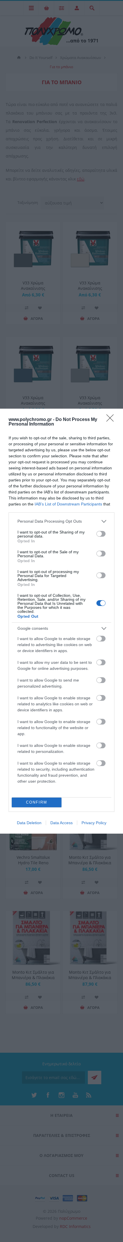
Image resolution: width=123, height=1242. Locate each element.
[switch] (101, 534)
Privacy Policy (94, 822)
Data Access (61, 822)
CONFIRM (36, 802)
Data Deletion (29, 822)
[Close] (111, 419)
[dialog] (61, 621)
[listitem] (61, 521)
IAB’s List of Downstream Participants (68, 504)
